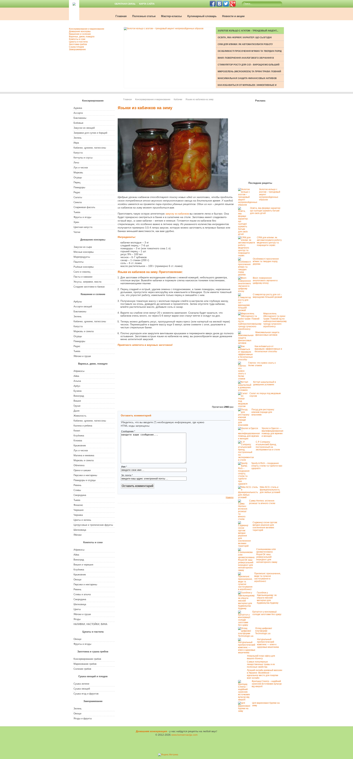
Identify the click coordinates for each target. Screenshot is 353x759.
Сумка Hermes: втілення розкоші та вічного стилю (262, 502)
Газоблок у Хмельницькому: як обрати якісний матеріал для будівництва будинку (267, 597)
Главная (121, 16)
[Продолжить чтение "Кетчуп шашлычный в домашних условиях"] (245, 390)
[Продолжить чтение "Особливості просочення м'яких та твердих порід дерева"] (245, 274)
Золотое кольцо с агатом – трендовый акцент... (248, 30)
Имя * (124, 466)
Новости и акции (233, 16)
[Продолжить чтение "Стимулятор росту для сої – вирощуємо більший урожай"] (245, 310)
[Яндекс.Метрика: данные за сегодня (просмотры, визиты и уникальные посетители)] (168, 754)
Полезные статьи (144, 16)
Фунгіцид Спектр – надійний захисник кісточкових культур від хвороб (267, 684)
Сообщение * (128, 431)
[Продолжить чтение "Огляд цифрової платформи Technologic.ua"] (246, 636)
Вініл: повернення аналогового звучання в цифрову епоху (265, 280)
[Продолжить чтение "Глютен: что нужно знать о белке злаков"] (243, 378)
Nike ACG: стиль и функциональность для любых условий (270, 490)
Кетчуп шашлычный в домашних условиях (264, 383)
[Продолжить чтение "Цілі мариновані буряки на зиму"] (245, 711)
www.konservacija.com (184, 734)
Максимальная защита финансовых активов (247, 78)
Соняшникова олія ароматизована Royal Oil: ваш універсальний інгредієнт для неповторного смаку (266, 555)
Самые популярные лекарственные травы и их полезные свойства (261, 664)
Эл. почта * (127, 475)
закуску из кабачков (177, 213)
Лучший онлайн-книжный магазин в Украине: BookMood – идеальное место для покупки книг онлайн (264, 674)
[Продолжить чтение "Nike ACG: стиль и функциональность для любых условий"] (249, 497)
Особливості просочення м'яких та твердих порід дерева (266, 261)
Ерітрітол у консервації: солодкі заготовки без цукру (266, 613)
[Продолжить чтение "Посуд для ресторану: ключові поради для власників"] (245, 425)
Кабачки (178, 99)
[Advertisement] (215, 253)
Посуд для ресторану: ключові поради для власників (263, 412)
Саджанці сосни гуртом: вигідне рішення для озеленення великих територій (265, 526)
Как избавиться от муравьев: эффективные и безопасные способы (268, 349)
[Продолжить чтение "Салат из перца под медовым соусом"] (243, 406)
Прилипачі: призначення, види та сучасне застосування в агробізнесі (267, 577)
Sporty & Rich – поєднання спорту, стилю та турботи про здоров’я (266, 466)
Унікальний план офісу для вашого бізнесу (261, 657)
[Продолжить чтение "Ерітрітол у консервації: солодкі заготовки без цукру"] (245, 625)
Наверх (229, 497)
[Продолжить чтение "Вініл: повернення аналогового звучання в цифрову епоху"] (245, 291)
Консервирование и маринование (152, 99)
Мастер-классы (171, 16)
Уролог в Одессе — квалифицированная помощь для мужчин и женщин (272, 432)
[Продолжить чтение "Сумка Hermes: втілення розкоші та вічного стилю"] (243, 519)
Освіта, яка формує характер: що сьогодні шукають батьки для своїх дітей (265, 211)
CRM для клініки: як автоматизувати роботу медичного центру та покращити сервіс (269, 241)
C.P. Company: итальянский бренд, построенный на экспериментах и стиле (268, 446)
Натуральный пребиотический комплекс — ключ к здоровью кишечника (268, 643)
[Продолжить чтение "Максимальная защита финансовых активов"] (246, 343)
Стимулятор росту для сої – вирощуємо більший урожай (267, 295)
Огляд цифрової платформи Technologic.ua (263, 631)
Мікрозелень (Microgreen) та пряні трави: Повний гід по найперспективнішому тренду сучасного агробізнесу (275, 320)
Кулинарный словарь (202, 16)
